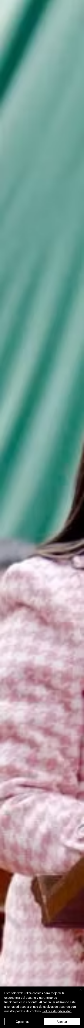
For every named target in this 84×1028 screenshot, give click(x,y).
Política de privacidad (57, 1011)
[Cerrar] (78, 992)
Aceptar (62, 1021)
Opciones (22, 1021)
